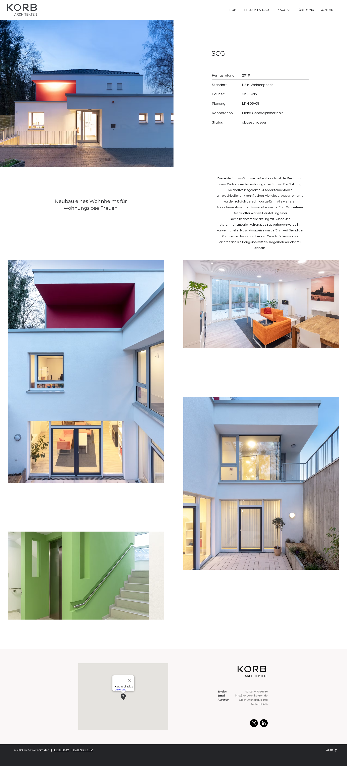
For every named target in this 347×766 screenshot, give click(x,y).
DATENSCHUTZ (83, 750)
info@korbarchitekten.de (251, 695)
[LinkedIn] (264, 723)
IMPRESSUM (61, 750)
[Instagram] (254, 723)
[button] (327, 10)
